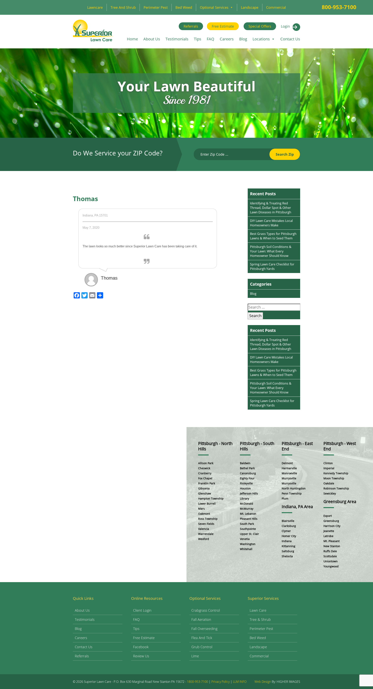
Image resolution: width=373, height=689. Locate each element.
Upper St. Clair (249, 534)
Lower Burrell (207, 503)
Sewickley (329, 493)
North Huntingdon (294, 488)
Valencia (203, 529)
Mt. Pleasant (331, 541)
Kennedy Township (335, 473)
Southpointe (248, 529)
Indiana (287, 541)
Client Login (142, 610)
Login (285, 26)
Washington (247, 544)
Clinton (328, 463)
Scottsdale (330, 556)
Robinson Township (336, 488)
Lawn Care (258, 610)
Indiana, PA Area (297, 506)
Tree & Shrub (260, 619)
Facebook (141, 647)
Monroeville (289, 473)
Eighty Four (247, 478)
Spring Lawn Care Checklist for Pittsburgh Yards (272, 266)
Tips (197, 39)
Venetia (245, 539)
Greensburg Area (339, 501)
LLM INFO (240, 681)
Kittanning (288, 546)
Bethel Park (247, 468)
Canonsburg (248, 473)
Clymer (286, 531)
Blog (243, 39)
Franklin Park (206, 483)
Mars (201, 508)
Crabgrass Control (205, 610)
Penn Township (292, 493)
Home (132, 39)
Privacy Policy (220, 681)
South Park (247, 524)
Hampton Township (211, 498)
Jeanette (328, 531)
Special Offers (259, 26)
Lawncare (95, 7)
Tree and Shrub (123, 7)
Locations (261, 39)
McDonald (246, 503)
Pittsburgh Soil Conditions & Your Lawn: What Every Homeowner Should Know (270, 251)
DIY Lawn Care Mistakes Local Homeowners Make (271, 223)
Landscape (249, 7)
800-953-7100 (339, 7)
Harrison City (331, 526)
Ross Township (208, 519)
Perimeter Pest (156, 7)
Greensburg (331, 521)
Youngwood (331, 566)
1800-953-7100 (197, 681)
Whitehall (246, 549)
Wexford (203, 539)
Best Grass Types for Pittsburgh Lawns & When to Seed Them (273, 236)
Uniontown (330, 561)
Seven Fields (206, 524)
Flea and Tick (201, 637)
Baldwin (245, 463)
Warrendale (206, 534)
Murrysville (289, 478)
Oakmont (204, 513)
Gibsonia (204, 488)
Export (327, 516)
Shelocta (287, 556)
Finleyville (246, 483)
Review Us (141, 656)
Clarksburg (289, 526)
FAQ (210, 39)
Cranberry (204, 473)
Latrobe (328, 536)
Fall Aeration (201, 619)
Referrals (191, 26)
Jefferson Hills (249, 493)
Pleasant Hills (248, 519)
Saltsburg (288, 551)
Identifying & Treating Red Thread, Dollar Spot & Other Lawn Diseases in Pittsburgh (270, 207)
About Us (151, 39)
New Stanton (331, 546)
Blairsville (288, 521)
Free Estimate (223, 26)
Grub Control (201, 647)
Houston (245, 488)
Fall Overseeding (204, 628)
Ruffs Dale (330, 551)
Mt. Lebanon (248, 513)
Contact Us (290, 39)
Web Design (262, 681)
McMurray (246, 508)
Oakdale (328, 483)
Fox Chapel (205, 478)
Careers (227, 39)
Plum (285, 498)
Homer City (289, 536)
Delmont (287, 463)
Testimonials (177, 39)
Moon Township (333, 478)
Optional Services (214, 7)
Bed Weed (183, 7)
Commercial (276, 7)
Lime (195, 656)
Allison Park (205, 463)
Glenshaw (204, 493)
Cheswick (204, 468)
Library (244, 498)
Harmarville (289, 468)
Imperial (328, 468)
